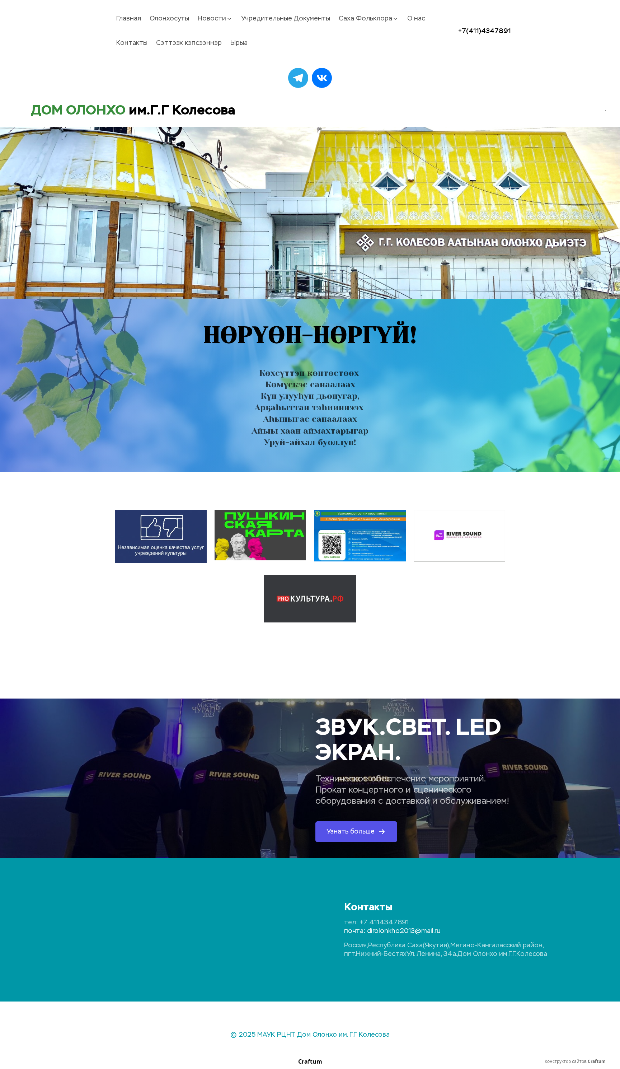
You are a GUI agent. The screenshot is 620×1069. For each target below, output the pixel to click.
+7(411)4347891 (484, 31)
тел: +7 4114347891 (376, 922)
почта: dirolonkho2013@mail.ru (392, 931)
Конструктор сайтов (575, 1061)
